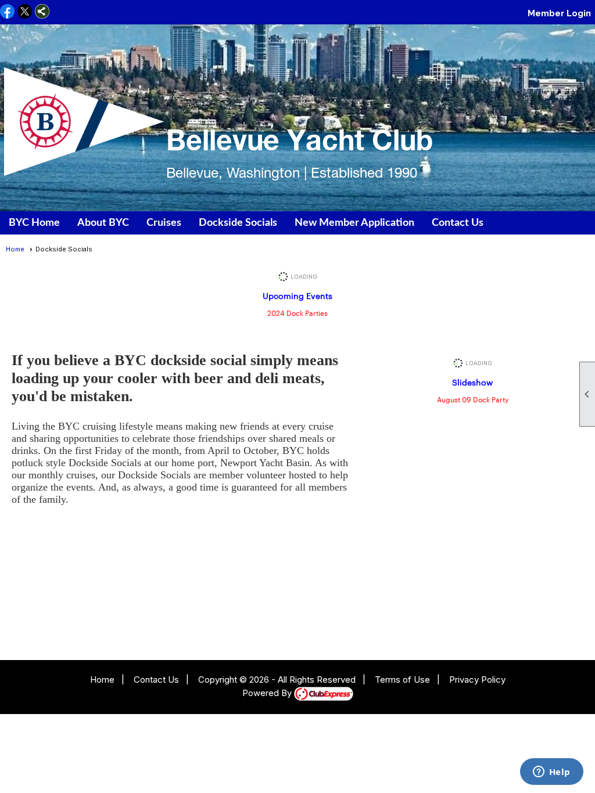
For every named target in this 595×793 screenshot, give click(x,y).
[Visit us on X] (24, 12)
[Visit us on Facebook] (7, 12)
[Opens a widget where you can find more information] (551, 772)
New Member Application (354, 223)
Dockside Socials (238, 223)
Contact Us (457, 223)
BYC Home (34, 223)
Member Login (559, 13)
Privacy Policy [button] (477, 679)
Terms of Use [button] (402, 679)
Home (15, 249)
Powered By (268, 692)
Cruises (163, 223)
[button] (103, 223)
